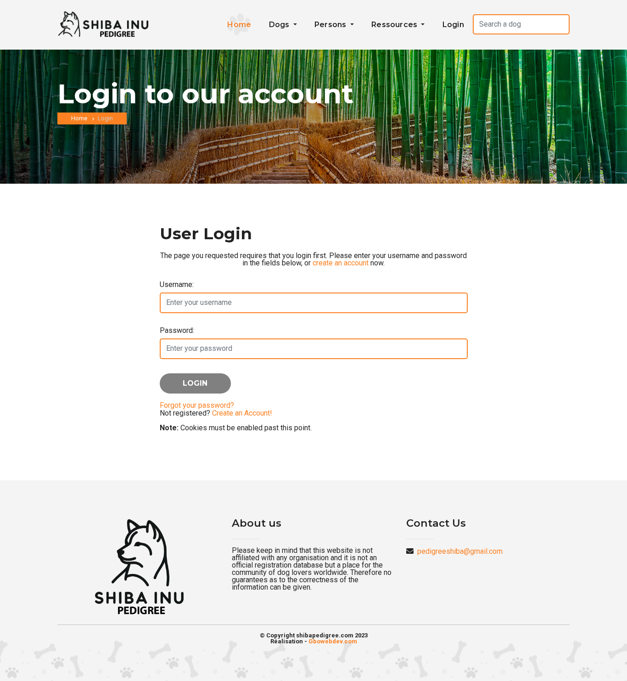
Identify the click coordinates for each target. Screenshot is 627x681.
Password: (177, 330)
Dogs (280, 24)
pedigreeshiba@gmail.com (460, 551)
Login (453, 24)
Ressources (395, 24)
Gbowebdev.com (332, 641)
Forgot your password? (197, 405)
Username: (177, 284)
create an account (341, 263)
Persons (331, 24)
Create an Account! (242, 413)
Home (239, 24)
